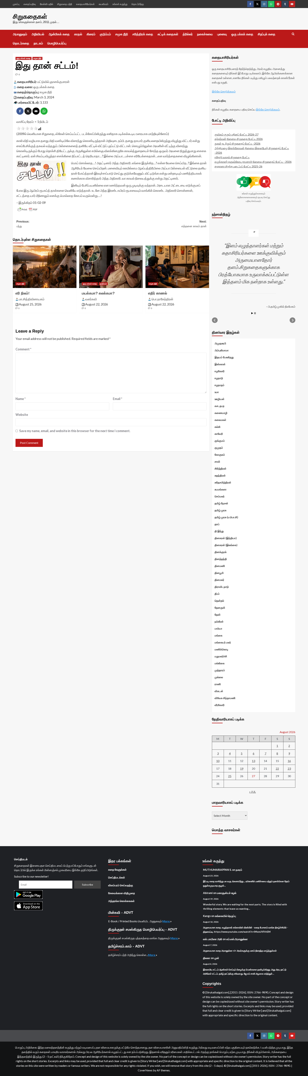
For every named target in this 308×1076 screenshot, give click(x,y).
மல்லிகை (220, 663)
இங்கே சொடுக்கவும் (224, 91)
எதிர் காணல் (157, 293)
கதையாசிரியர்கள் (85, 4)
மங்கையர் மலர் (223, 642)
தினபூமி (219, 572)
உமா (217, 392)
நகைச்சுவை (205, 34)
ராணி (218, 684)
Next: (194, 224)
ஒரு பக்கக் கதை (242, 34)
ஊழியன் (219, 399)
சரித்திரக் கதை (142, 34)
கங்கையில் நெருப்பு (225, 915)
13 (253, 761)
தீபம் (217, 593)
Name (21, 399)
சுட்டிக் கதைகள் (168, 34)
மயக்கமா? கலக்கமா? (98, 293)
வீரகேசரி (220, 705)
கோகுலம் (220, 454)
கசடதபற (219, 405)
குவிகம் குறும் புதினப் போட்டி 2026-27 (236, 134)
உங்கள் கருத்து (119, 4)
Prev (215, 320)
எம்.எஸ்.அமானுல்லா (237, 939)
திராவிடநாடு (222, 586)
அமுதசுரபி (220, 343)
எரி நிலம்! (23, 293)
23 (289, 768)
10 (217, 761)
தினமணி (220, 565)
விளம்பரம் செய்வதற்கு (120, 885)
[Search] (293, 34)
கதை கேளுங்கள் (117, 869)
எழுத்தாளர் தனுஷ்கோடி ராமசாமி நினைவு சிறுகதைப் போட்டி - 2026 (253, 161)
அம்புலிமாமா (222, 350)
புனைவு (222, 34)
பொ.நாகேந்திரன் (162, 299)
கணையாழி (221, 412)
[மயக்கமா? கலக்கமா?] (111, 267)
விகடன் (219, 691)
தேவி (217, 614)
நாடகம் (38, 43)
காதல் (78, 34)
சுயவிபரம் (103, 4)
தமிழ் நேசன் (221, 503)
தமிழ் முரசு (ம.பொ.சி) (226, 517)
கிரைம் (91, 34)
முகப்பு (16, 4)
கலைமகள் (220, 419)
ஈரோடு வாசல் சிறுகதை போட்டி (232, 157)
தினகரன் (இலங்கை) (226, 545)
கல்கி (217, 426)
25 (229, 776)
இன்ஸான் (220, 364)
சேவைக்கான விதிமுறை (121, 893)
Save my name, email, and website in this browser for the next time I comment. (74, 431)
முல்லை (219, 677)
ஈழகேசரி (220, 371)
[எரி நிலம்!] (44, 267)
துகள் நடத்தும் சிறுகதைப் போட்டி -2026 (237, 143)
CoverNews (145, 1070)
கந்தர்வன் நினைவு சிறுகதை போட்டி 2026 (239, 139)
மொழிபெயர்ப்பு (56, 43)
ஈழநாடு (219, 378)
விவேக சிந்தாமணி (225, 698)
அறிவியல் (38, 34)
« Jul (252, 791)
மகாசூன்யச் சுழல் (226, 892)
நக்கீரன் (219, 621)
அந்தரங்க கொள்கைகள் (121, 900)
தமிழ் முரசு (220, 510)
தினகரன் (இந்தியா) (226, 538)
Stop (255, 313)
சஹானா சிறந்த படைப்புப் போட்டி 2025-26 (238, 166)
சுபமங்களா (221, 489)
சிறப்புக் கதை (266, 34)
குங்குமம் (220, 440)
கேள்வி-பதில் (46, 4)
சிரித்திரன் (220, 468)
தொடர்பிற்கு (138, 4)
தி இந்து (219, 531)
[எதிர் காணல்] (177, 267)
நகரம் (239, 869)
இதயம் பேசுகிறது (224, 357)
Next (292, 320)
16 (289, 761)
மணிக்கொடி (221, 649)
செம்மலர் (220, 496)
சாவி (217, 461)
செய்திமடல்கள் (116, 877)
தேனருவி (220, 607)
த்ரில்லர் (188, 34)
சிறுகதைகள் (30, 16)
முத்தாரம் (220, 670)
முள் (216, 958)
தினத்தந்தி (221, 558)
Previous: (22, 224)
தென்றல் (219, 600)
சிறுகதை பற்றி (64, 4)
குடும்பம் (105, 34)
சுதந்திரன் (220, 475)
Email (117, 399)
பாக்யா (218, 628)
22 (277, 768)
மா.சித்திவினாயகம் (31, 299)
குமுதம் (219, 447)
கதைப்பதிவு (30, 4)
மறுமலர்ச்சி (221, 656)
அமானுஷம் (20, 34)
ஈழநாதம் (219, 385)
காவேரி (219, 433)
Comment (23, 349)
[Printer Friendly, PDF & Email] (27, 209)
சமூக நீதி (121, 34)
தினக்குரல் (221, 552)
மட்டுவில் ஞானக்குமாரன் (53, 82)
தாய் (217, 524)
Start (252, 313)
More (166, 921)
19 (241, 768)
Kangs (207, 915)
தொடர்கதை (21, 43)
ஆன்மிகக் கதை (59, 34)
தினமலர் (219, 579)
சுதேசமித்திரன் (223, 482)
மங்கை (218, 635)
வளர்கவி (91, 299)
